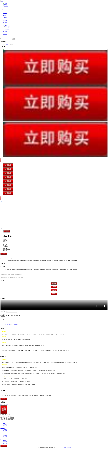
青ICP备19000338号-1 (68, 447)
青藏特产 (5, 22)
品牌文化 (5, 25)
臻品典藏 (5, 20)
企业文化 (2, 428)
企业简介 (8, 26)
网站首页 (5, 13)
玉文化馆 (5, 31)
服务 (1, 434)
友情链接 (2, 439)
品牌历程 (8, 27)
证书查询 (5, 34)
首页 (7, 44)
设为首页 (2, 8)
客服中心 (6, 6)
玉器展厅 (5, 15)
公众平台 (6, 3)
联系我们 (8, 29)
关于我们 (2, 421)
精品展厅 (5, 17)
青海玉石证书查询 (4, 404)
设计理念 (5, 430)
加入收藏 (2, 9)
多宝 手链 (16, 324)
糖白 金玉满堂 (7, 324)
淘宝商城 (6, 4)
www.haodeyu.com (59, 447)
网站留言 (5, 436)
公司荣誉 (5, 429)
